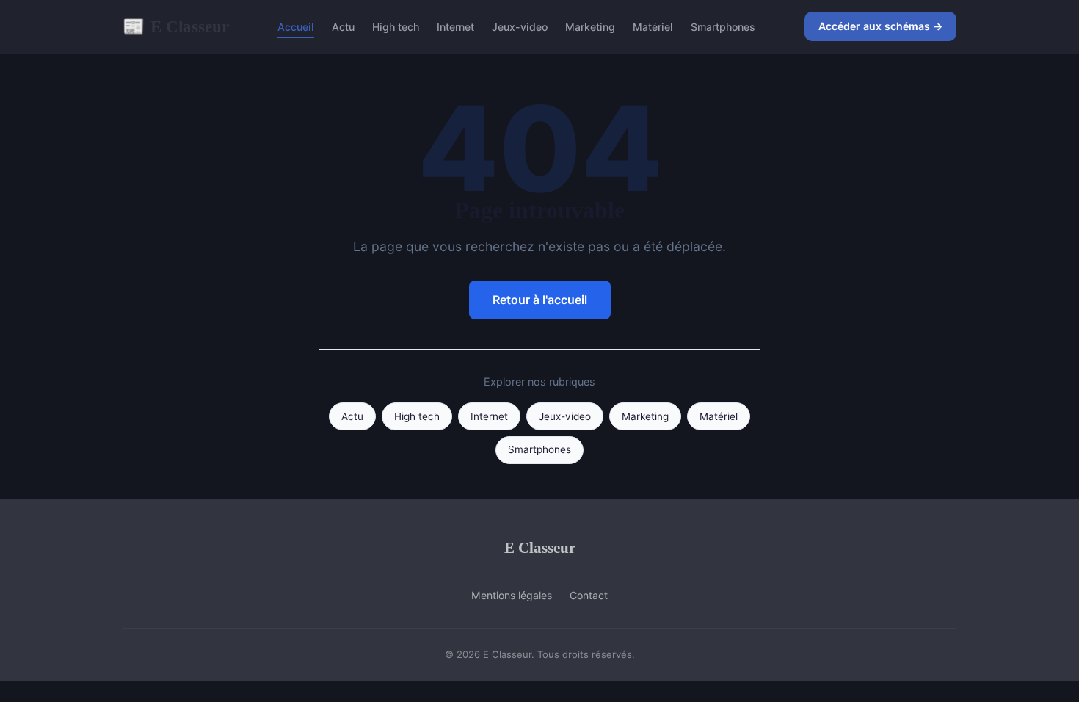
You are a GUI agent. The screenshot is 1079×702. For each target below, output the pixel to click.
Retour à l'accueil (540, 299)
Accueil (295, 27)
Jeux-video (520, 27)
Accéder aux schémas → (880, 26)
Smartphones (723, 27)
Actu (343, 27)
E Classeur (176, 26)
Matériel (653, 27)
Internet (455, 27)
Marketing (590, 27)
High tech (395, 27)
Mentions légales (511, 595)
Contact (589, 595)
